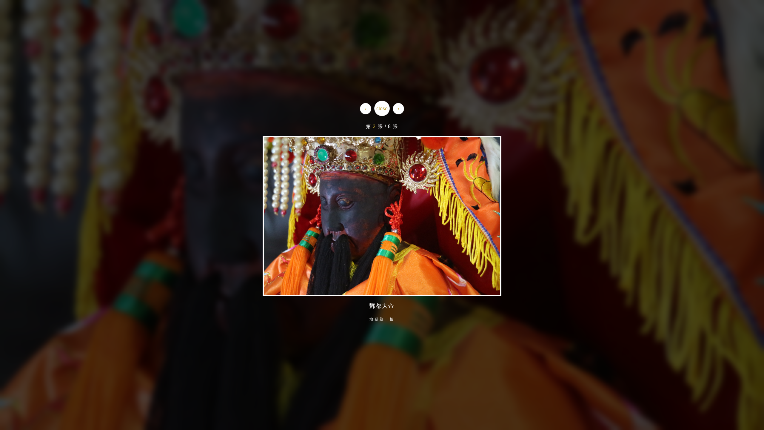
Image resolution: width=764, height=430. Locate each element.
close (382, 108)
